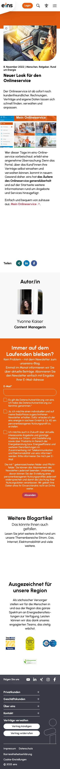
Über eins (8, 22)
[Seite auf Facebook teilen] (34, 263)
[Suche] (38, 5)
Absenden (30, 495)
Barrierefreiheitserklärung (18, 754)
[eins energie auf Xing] (41, 680)
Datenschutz (26, 748)
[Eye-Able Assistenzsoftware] (46, 5)
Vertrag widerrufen (22, 733)
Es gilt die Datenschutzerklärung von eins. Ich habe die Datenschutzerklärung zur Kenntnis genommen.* (31, 402)
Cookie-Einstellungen (15, 759)
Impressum (10, 748)
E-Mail (7, 386)
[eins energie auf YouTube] (28, 680)
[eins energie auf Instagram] (48, 680)
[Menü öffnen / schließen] (54, 5)
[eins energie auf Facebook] (54, 680)
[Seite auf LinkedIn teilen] (27, 263)
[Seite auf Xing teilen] (19, 263)
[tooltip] (6, 28)
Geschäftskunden (14, 699)
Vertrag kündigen (22, 726)
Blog (18, 22)
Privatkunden (12, 692)
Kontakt (8, 713)
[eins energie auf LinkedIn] (35, 680)
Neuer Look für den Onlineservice (39, 22)
